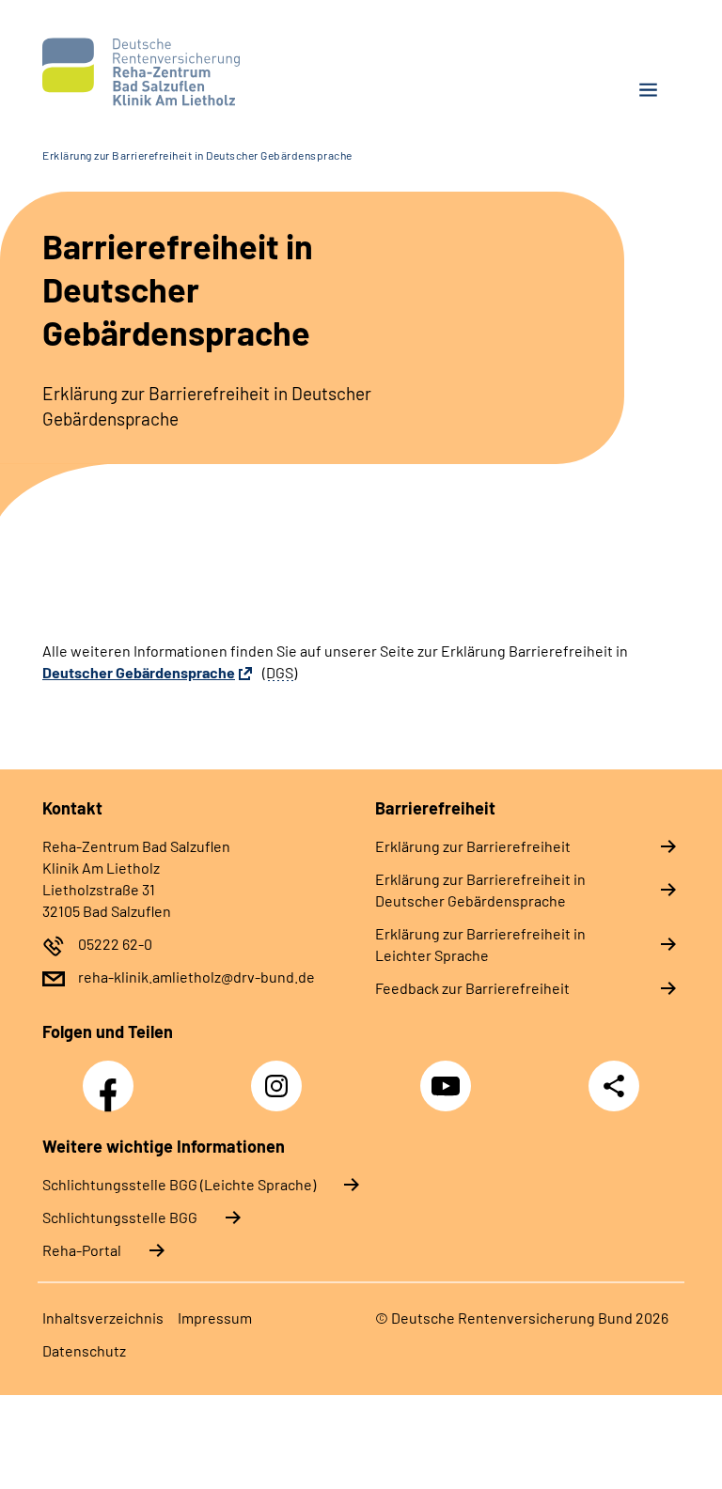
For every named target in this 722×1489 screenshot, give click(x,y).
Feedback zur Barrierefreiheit (472, 988)
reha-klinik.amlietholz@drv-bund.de (196, 976)
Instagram (281, 1075)
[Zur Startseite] (194, 72)
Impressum (215, 1317)
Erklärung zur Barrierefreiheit (473, 846)
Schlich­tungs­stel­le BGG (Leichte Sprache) (179, 1184)
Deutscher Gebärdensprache (138, 672)
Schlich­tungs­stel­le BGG (119, 1217)
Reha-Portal (81, 1250)
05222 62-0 (115, 944)
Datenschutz (84, 1350)
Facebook (112, 1075)
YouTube (448, 1075)
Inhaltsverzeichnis (103, 1317)
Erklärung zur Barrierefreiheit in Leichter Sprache (480, 944)
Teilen (614, 1086)
